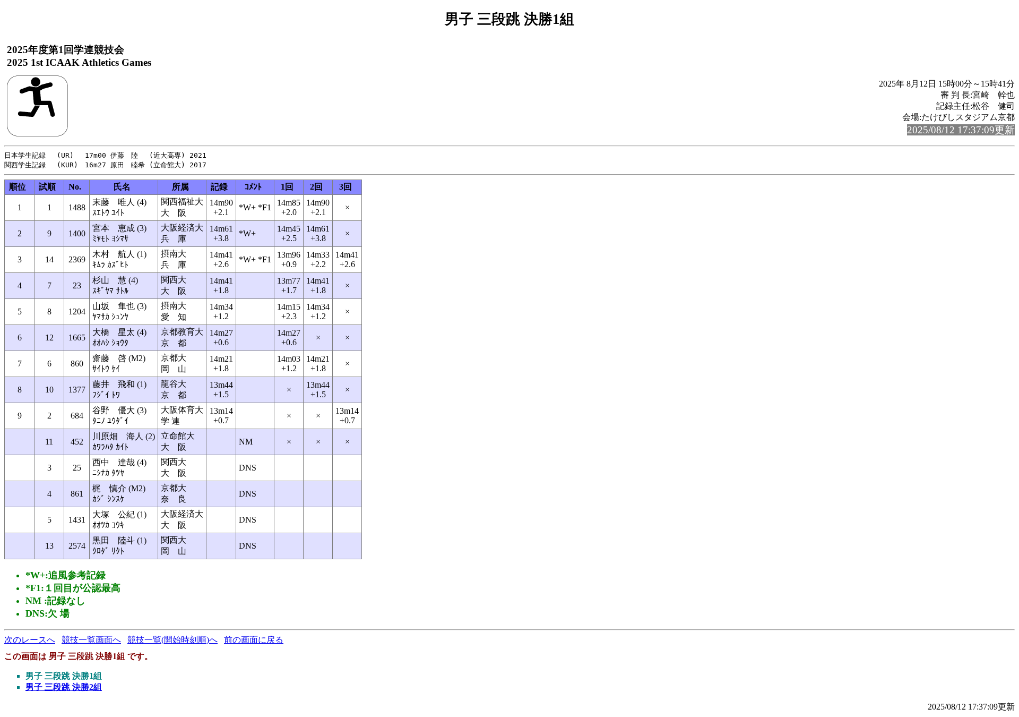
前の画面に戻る (253, 639)
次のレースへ (29, 639)
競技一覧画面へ (91, 639)
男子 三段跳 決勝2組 (63, 687)
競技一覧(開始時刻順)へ (172, 639)
